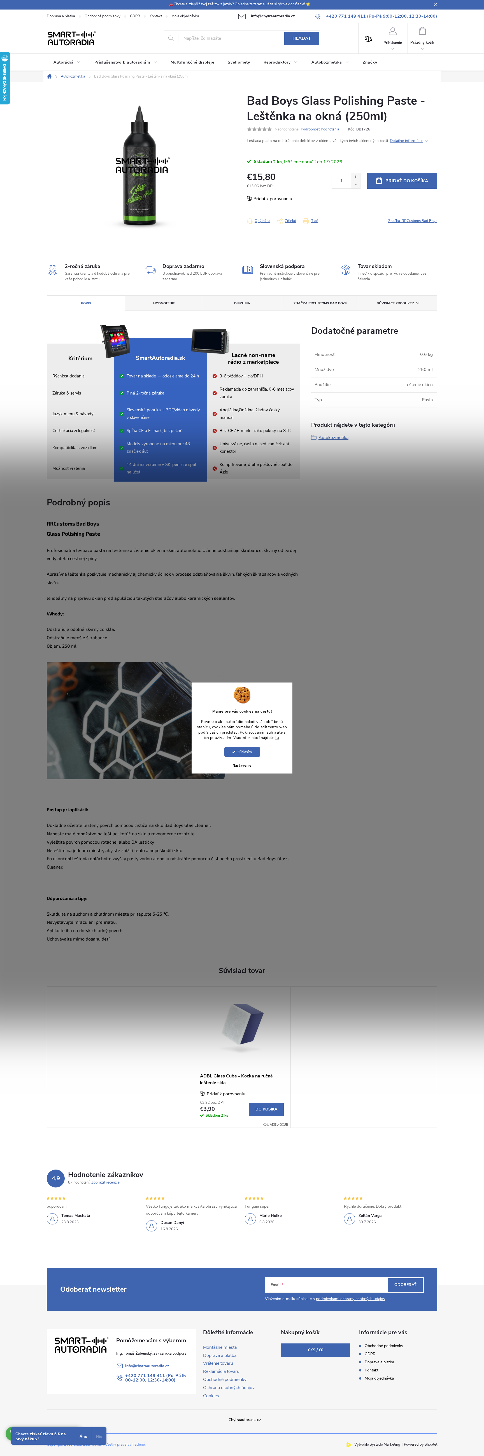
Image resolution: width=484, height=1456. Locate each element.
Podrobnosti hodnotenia (320, 129)
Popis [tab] (86, 303)
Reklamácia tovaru (221, 1371)
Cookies (211, 1396)
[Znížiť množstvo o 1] (355, 184)
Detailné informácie (406, 140)
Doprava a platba (61, 16)
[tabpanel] (242, 1057)
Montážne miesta (220, 1347)
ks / (315, 1350)
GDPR (135, 16)
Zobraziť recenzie (105, 1182)
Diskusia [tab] (242, 303)
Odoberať (405, 1284)
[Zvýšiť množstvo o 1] (355, 177)
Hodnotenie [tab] (164, 303)
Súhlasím (245, 751)
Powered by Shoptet (420, 1444)
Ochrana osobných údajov (229, 1388)
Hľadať (301, 38)
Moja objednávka (185, 16)
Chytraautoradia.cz (245, 1419)
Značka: (412, 220)
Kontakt (156, 16)
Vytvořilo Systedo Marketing (377, 1444)
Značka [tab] (320, 303)
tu (277, 737)
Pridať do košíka (406, 181)
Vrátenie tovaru (218, 1363)
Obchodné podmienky (102, 16)
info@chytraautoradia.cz (147, 1366)
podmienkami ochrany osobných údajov (350, 1298)
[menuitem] (67, 62)
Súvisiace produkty (395, 303)
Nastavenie (242, 765)
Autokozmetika (333, 438)
